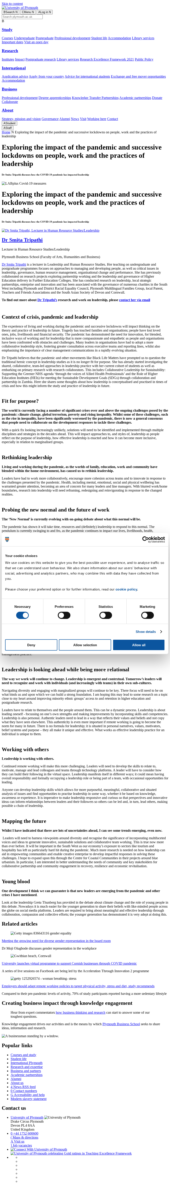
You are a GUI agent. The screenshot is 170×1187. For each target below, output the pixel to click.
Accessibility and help (28, 1095)
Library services (143, 38)
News (75, 119)
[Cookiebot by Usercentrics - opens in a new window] (145, 539)
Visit (83, 119)
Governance (50, 119)
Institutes (8, 59)
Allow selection (85, 645)
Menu (28, 12)
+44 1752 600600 (24, 1133)
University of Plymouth (27, 1117)
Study (7, 29)
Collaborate (10, 102)
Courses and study (23, 1055)
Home (6, 132)
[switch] (64, 615)
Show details (146, 631)
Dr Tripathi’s (47, 300)
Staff (8, 128)
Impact (20, 59)
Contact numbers (24, 1091)
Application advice (15, 76)
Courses (7, 38)
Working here (96, 119)
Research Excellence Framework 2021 (107, 59)
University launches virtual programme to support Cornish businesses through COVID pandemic (69, 963)
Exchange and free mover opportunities (138, 76)
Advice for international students (87, 76)
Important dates (12, 42)
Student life (99, 38)
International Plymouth (26, 1063)
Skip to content (12, 4)
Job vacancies (21, 1145)
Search (10, 12)
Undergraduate (24, 38)
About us (17, 1083)
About (7, 110)
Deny (31, 645)
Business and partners (26, 1071)
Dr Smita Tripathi (14, 264)
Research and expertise (27, 1067)
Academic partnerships (135, 98)
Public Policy (144, 59)
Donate (157, 98)
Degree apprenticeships (55, 98)
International (14, 68)
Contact (112, 119)
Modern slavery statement (28, 1099)
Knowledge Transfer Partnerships (95, 98)
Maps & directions (24, 1137)
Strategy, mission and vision (21, 119)
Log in (44, 12)
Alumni (64, 119)
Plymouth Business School (121, 1024)
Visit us (17, 1141)
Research (10, 50)
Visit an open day (36, 42)
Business (9, 89)
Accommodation (119, 38)
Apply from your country (46, 76)
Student (9, 123)
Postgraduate (45, 38)
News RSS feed (23, 1087)
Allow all (138, 645)
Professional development (72, 38)
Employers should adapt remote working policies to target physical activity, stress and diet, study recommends (78, 986)
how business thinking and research (80, 1012)
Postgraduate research (40, 59)
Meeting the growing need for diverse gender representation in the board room (56, 941)
